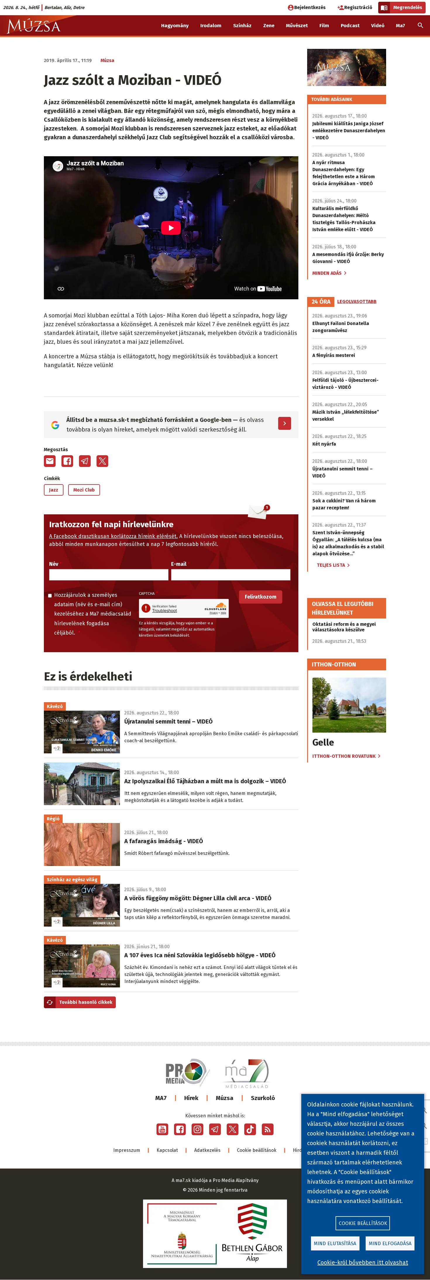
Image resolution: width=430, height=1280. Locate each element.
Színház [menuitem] (242, 26)
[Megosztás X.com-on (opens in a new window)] (102, 461)
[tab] (321, 302)
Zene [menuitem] (268, 26)
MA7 (161, 1098)
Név (53, 564)
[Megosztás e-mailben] (50, 461)
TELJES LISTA (331, 565)
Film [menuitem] (324, 26)
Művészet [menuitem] (297, 26)
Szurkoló (263, 1098)
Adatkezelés (207, 1150)
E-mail (178, 564)
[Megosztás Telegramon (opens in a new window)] (85, 461)
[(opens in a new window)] (162, 1129)
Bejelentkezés (310, 7)
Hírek (191, 1098)
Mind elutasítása (335, 1244)
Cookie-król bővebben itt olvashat (362, 1262)
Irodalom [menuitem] (210, 26)
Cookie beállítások (256, 1150)
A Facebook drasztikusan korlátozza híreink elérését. (113, 536)
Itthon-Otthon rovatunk (344, 756)
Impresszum (126, 1150)
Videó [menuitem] (377, 26)
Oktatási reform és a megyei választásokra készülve (344, 627)
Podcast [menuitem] (350, 26)
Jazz (53, 490)
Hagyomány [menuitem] (175, 26)
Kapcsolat (167, 1150)
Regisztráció (358, 7)
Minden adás (327, 273)
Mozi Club (84, 490)
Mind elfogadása (390, 1244)
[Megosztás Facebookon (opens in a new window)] (67, 461)
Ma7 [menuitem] (400, 26)
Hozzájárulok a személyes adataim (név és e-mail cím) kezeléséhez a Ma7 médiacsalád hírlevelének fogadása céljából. (92, 614)
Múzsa (224, 1098)
